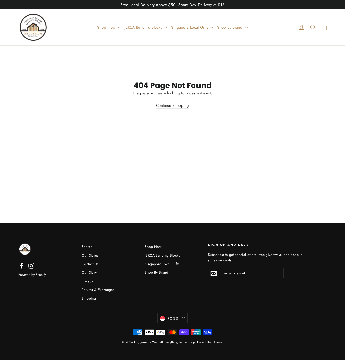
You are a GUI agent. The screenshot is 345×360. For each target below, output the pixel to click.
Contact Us (90, 263)
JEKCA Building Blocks (144, 27)
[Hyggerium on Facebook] (21, 265)
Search (87, 246)
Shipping (89, 298)
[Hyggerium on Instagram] (31, 265)
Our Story (89, 272)
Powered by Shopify (32, 274)
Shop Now (106, 27)
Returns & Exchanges (98, 289)
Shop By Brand (230, 27)
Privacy (87, 281)
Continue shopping (172, 105)
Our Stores (90, 255)
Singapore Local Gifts (190, 27)
